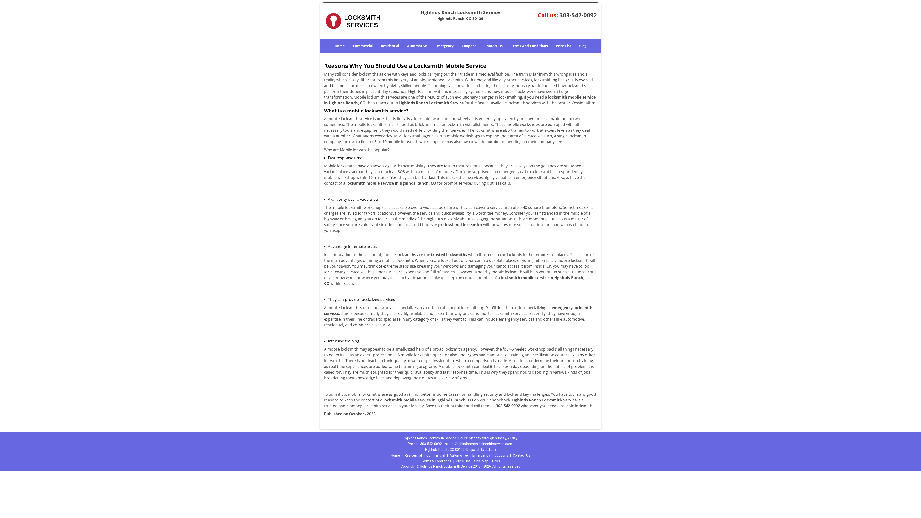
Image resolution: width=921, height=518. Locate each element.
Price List (563, 45)
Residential (390, 45)
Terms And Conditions (529, 45)
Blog (582, 45)
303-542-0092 (578, 15)
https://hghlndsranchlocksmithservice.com (478, 444)
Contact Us (493, 45)
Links (496, 461)
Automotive (417, 45)
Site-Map (481, 461)
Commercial (363, 45)
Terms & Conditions (436, 461)
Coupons (469, 45)
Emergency (444, 45)
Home (340, 45)
